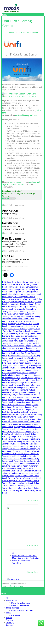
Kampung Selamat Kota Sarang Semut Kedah (21, 421)
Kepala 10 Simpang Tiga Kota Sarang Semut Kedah (21, 449)
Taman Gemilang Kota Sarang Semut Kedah (20, 483)
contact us (21, 184)
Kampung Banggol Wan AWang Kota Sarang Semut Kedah (21, 329)
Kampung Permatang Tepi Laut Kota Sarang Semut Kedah (21, 403)
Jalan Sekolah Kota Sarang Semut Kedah (24, 294)
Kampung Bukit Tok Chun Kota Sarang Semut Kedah (21, 346)
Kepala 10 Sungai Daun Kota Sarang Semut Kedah (20, 452)
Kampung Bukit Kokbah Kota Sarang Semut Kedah (20, 344)
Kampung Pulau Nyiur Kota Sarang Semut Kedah (22, 415)
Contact (9, 625)
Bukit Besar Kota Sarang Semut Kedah (18, 282)
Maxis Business (12, 608)
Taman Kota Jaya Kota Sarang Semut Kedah (20, 488)
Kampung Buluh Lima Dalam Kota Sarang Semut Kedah (21, 349)
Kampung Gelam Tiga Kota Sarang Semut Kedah (19, 359)
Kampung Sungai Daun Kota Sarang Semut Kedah (20, 430)
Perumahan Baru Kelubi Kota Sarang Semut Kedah (20, 467)
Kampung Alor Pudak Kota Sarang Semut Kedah (19, 312)
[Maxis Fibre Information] (11, 12)
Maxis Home (11, 600)
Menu (4, 14)
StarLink (9, 620)
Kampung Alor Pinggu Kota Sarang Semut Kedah (19, 310)
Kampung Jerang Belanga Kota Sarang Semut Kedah (21, 369)
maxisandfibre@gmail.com (26, 115)
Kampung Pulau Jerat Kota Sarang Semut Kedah (20, 410)
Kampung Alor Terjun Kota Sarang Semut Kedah (21, 317)
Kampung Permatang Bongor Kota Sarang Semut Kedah (21, 393)
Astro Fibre (15, 615)
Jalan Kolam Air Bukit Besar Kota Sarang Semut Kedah (20, 284)
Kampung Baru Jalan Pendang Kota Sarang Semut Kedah (21, 332)
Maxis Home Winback (20, 605)
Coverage (10, 622)
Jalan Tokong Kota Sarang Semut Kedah (18, 296)
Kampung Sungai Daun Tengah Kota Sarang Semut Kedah (20, 432)
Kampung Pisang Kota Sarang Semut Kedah (20, 408)
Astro (8, 612)
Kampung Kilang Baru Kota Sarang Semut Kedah (20, 371)
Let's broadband (9, 198)
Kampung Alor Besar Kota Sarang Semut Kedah (22, 299)
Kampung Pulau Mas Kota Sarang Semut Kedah (19, 413)
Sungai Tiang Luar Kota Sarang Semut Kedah (20, 480)
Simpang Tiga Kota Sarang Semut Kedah (25, 478)
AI (7, 598)
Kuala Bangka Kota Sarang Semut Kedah (19, 457)
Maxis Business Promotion (22, 610)
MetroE (9, 617)
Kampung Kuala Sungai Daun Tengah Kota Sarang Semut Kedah (22, 380)
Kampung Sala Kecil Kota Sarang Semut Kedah (21, 419)
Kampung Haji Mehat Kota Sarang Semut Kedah (20, 361)
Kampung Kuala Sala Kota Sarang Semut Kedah (19, 373)
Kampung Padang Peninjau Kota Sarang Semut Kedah (18, 391)
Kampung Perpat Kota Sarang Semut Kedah (20, 405)
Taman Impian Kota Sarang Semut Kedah (19, 485)
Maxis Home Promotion (21, 603)
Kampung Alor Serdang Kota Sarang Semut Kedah (19, 315)
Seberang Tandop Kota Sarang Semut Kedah (20, 473)
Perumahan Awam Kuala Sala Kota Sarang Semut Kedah (21, 464)
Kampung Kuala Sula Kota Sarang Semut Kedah (22, 376)
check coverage (14, 182)
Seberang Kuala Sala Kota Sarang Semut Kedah (21, 471)
